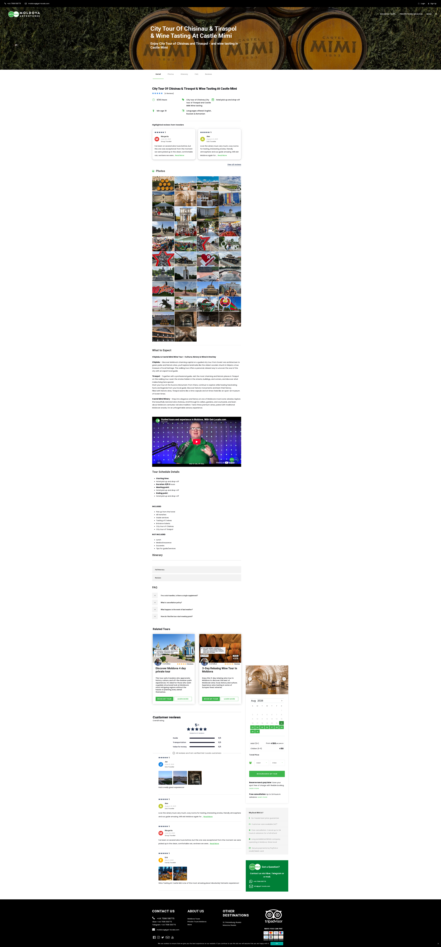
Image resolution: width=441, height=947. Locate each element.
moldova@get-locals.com (168, 930)
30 (253, 732)
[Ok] (438, 943)
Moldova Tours (388, 14)
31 (257, 732)
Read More (179, 155)
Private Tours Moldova (411, 14)
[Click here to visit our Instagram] (158, 937)
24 (257, 727)
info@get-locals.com (262, 886)
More (429, 14)
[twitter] (162, 937)
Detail (158, 74)
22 (281, 723)
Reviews (208, 74)
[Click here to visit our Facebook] (154, 937)
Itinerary (184, 74)
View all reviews (234, 164)
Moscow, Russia (229, 925)
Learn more (254, 788)
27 (272, 727)
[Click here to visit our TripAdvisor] (167, 937)
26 (267, 727)
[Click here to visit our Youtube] (172, 937)
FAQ (196, 74)
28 (277, 727)
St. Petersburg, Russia (232, 922)
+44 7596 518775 (259, 881)
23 (252, 727)
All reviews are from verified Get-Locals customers (197, 753)
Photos (171, 74)
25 (262, 727)
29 (281, 727)
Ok (277, 943)
